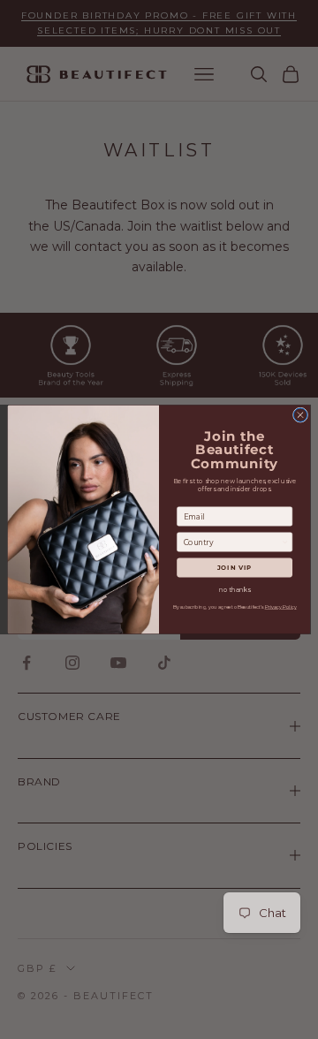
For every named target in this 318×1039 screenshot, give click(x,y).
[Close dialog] (300, 414)
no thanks (234, 590)
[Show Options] (285, 542)
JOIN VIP (235, 567)
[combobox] (233, 542)
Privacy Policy (281, 607)
